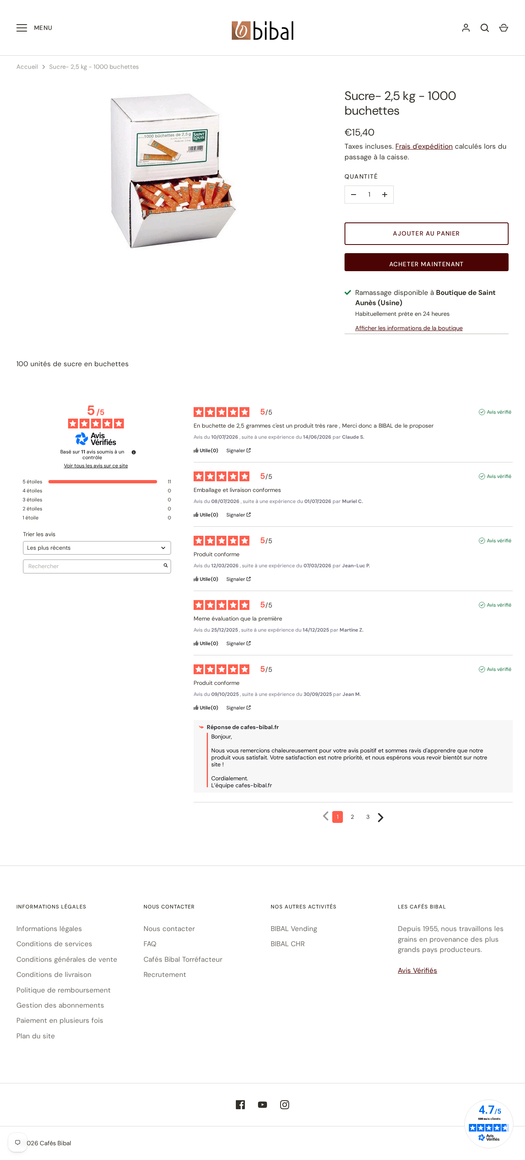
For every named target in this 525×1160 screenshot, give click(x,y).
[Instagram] (285, 1105)
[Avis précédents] (326, 816)
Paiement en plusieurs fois (59, 1020)
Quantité (361, 176)
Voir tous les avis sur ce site (96, 466)
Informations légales (49, 928)
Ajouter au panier (426, 233)
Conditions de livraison (53, 974)
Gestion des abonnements (60, 1005)
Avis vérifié (499, 412)
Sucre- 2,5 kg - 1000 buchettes (94, 67)
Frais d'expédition (424, 146)
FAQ (150, 943)
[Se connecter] (466, 28)
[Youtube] (262, 1105)
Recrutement (165, 974)
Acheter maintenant (426, 264)
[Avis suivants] (381, 817)
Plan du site (35, 1035)
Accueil (27, 67)
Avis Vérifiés (417, 970)
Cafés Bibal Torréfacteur (183, 959)
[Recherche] (485, 28)
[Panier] (504, 28)
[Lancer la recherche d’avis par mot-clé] (165, 566)
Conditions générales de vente (66, 959)
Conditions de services (54, 943)
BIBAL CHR (288, 943)
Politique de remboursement (63, 990)
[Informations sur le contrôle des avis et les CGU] (133, 452)
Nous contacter (169, 928)
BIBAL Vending (294, 928)
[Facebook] (240, 1105)
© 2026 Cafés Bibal (43, 1143)
